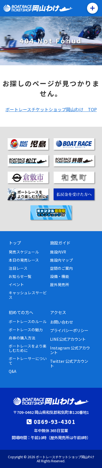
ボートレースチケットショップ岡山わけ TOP (51, 109)
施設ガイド (60, 243)
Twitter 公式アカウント (69, 363)
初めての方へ (21, 312)
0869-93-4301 (54, 421)
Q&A (12, 371)
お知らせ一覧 (20, 276)
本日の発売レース (24, 260)
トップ (15, 243)
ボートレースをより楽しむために (28, 348)
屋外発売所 (59, 284)
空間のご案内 (61, 268)
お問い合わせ (61, 322)
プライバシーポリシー (69, 330)
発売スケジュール (24, 252)
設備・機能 (59, 276)
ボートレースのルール (28, 321)
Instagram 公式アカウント (70, 350)
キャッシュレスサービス (28, 295)
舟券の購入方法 (22, 337)
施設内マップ (61, 260)
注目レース (18, 268)
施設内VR (58, 252)
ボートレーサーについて (28, 360)
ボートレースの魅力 (26, 329)
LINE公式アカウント (68, 339)
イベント (16, 284)
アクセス (58, 312)
